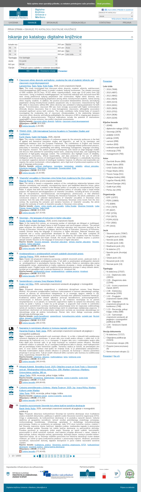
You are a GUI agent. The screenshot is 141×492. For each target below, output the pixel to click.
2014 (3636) (111, 114)
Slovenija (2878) (113, 131)
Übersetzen (42, 168)
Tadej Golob (44, 208)
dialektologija (49, 378)
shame (37, 206)
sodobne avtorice (72, 271)
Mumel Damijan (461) (116, 183)
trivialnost (84, 271)
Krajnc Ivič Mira (26, 284)
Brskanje (52, 22)
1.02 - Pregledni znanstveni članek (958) (117, 297)
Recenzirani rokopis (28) (117, 343)
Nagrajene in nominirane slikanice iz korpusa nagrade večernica (48, 328)
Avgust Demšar (32, 208)
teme (66, 357)
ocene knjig (83, 378)
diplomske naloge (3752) (117, 128)
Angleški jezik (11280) (116, 236)
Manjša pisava (127, 19)
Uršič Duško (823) (114, 168)
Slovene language (42, 242)
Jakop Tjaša (24, 375)
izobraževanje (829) (115, 147)
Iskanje (32, 22)
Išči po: (11, 64)
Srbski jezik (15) (113, 258)
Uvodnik (13, 22)
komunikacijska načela (71, 316)
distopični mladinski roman (35, 318)
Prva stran (15, 29)
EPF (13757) (112, 197)
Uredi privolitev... (104, 4)
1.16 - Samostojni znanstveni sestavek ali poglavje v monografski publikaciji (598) (117, 318)
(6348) (109, 125)
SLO (109, 10)
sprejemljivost (55, 316)
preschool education (59, 242)
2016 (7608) (111, 89)
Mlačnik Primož (26, 181)
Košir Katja (48, 86)
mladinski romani (40, 396)
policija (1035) (112, 138)
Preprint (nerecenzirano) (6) (117, 347)
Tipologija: (12, 58)
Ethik (74, 168)
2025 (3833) (111, 108)
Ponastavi (62, 71)
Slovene (95, 242)
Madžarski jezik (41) (115, 246)
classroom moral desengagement (76, 121)
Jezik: (11, 61)
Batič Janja (41, 331)
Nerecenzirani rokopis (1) (117, 351)
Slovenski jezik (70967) (116, 233)
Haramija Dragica (27, 331)
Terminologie (53, 168)
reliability (78, 166)
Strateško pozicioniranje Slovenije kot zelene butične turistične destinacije (52, 405)
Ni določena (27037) (115, 271)
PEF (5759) (111, 213)
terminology (68, 166)
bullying (58, 121)
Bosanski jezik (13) (115, 261)
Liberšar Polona (26, 256)
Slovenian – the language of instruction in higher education (45, 218)
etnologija (59, 378)
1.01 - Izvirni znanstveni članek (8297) (117, 286)
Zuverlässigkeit (65, 168)
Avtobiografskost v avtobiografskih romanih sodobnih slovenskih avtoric (51, 253)
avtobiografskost (57, 271)
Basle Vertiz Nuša (27, 408)
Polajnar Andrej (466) (115, 177)
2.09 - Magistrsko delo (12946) (116, 281)
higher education (33, 244)
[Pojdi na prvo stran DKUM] (29, 19)
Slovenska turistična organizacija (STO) (69, 445)
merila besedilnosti (41, 316)
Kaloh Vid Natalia (39, 137)
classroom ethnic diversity (43, 121)
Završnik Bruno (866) (115, 161)
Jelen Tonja (24, 393)
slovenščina (38, 378)
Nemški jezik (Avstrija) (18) (116, 253)
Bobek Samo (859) (114, 164)
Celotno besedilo (28, 126)
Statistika (105, 22)
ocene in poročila (71, 378)
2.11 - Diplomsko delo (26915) (116, 276)
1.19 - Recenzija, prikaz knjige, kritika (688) (117, 310)
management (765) (115, 154)
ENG (114, 10)
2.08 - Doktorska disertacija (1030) (114, 292)
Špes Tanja (37, 86)
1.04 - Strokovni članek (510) (116, 326)
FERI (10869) (112, 200)
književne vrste (75, 357)
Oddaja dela (78, 22)
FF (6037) (110, 210)
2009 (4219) (111, 102)
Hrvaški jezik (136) (114, 243)
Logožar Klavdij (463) (115, 180)
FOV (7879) (111, 207)
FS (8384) (110, 204)
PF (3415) (110, 226)
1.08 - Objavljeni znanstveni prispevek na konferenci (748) (117, 303)
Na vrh (117, 356)
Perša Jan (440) (113, 190)
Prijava (127, 22)
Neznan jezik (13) (114, 264)
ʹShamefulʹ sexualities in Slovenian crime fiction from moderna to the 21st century (55, 178)
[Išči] (131, 13)
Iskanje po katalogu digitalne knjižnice (50, 29)
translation (58, 166)
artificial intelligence (43, 166)
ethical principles (91, 166)
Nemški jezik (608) (114, 240)
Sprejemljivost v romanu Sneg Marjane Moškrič (40, 281)
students (22, 244)
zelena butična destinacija (54, 447)
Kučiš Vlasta (25, 137)
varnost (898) (112, 141)
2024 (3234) (111, 118)
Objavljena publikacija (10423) (116, 338)
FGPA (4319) (112, 219)
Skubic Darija (25, 221)
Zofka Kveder (70, 206)
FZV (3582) (111, 223)
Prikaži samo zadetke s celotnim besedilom (40, 68)
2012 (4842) (111, 95)
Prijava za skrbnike (127, 487)
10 (68, 456)
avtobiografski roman (41, 271)
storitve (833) (112, 144)
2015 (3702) (111, 111)
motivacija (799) (113, 150)
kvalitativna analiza (43, 445)
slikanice (45, 357)
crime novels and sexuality (52, 206)
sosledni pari (87, 316)
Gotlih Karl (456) (113, 186)
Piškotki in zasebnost (125, 10)
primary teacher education (80, 242)
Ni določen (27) (113, 249)
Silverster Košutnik (85, 206)
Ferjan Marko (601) (115, 171)
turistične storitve (36, 447)
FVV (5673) (111, 216)
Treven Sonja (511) (114, 174)
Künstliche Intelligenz (27, 168)
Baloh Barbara (38, 221)
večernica (37, 357)
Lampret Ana (25, 86)
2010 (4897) (111, 92)
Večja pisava (116, 19)
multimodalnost (56, 357)
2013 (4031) (111, 105)
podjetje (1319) (113, 135)
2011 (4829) (111, 99)
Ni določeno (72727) (115, 334)
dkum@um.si (42, 487)
